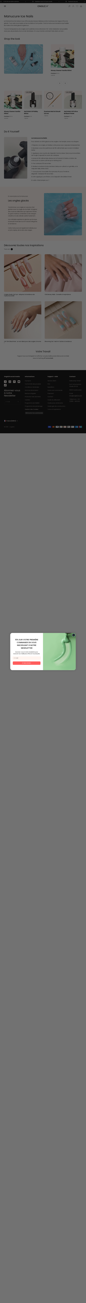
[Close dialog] (73, 635)
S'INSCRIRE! (26, 663)
